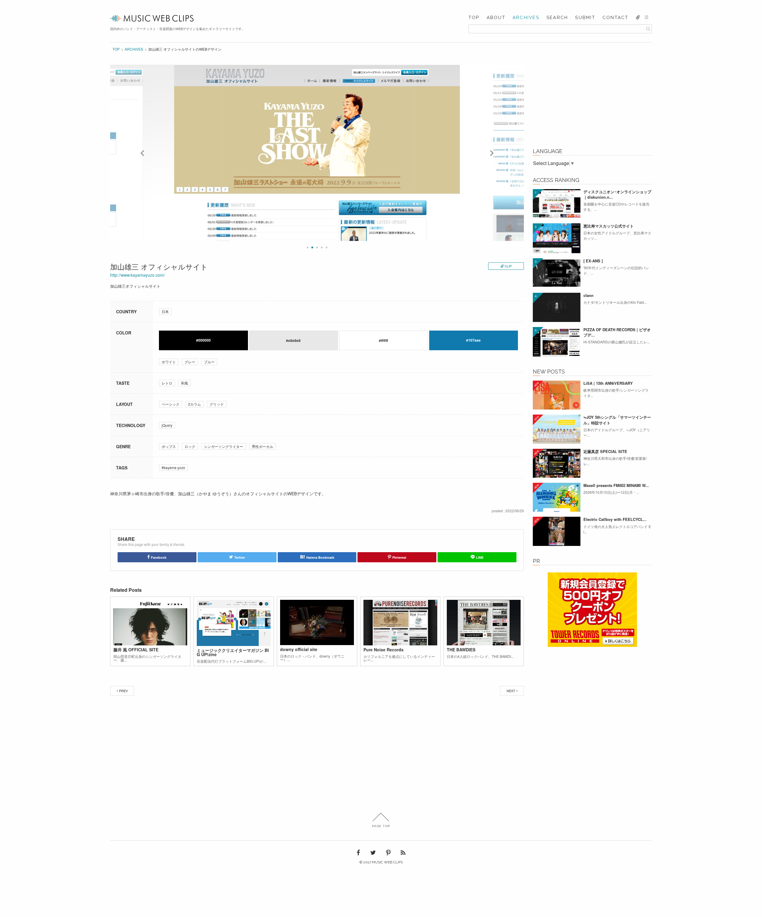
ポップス (169, 446)
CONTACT (615, 17)
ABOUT (496, 17)
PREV (123, 690)
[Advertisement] (592, 102)
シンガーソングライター (223, 446)
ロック (190, 446)
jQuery (167, 425)
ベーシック (170, 404)
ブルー (209, 361)
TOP (474, 17)
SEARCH (557, 17)
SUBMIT (585, 17)
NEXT (511, 690)
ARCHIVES (526, 17)
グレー (190, 361)
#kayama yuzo (173, 467)
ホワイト (169, 361)
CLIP (508, 266)
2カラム (194, 404)
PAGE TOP (381, 826)
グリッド (217, 404)
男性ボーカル (262, 446)
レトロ (167, 382)
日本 (165, 311)
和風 (184, 382)
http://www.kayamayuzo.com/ (137, 275)
